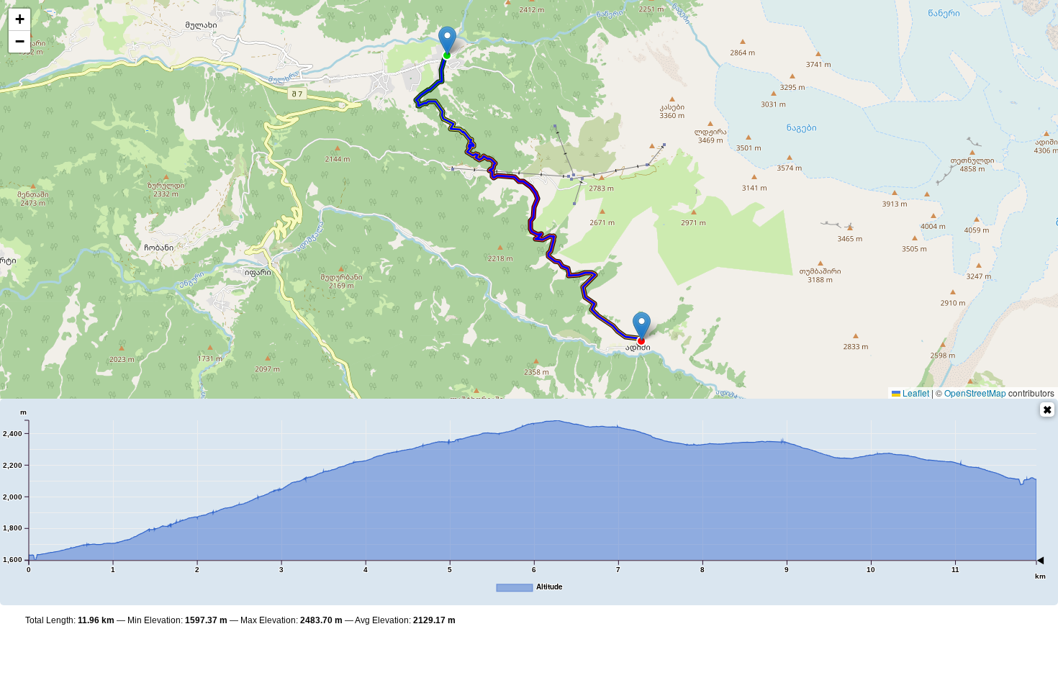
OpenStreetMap (975, 392)
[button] (447, 40)
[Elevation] (1047, 409)
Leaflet (914, 392)
